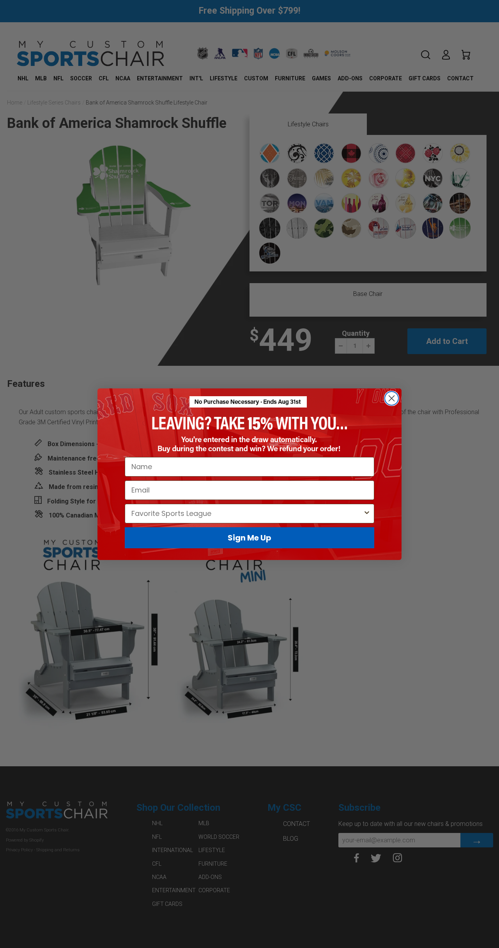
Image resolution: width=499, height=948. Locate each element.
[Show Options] (367, 513)
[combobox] (247, 513)
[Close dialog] (391, 398)
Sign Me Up (249, 537)
